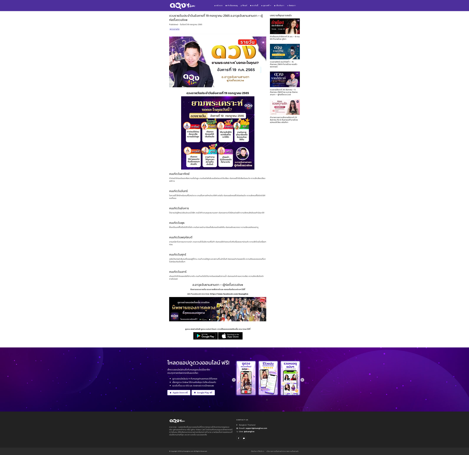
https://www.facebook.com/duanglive (229, 293)
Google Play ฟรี (204, 392)
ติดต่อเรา (292, 5)
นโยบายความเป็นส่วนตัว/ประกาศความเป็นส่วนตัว (282, 451)
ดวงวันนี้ (255, 5)
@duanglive (249, 431)
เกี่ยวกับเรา (280, 5)
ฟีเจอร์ (244, 5)
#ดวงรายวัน (174, 29)
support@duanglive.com (256, 428)
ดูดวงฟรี (266, 5)
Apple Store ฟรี (180, 392)
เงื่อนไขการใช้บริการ (257, 451)
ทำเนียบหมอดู (232, 5)
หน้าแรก (219, 5)
